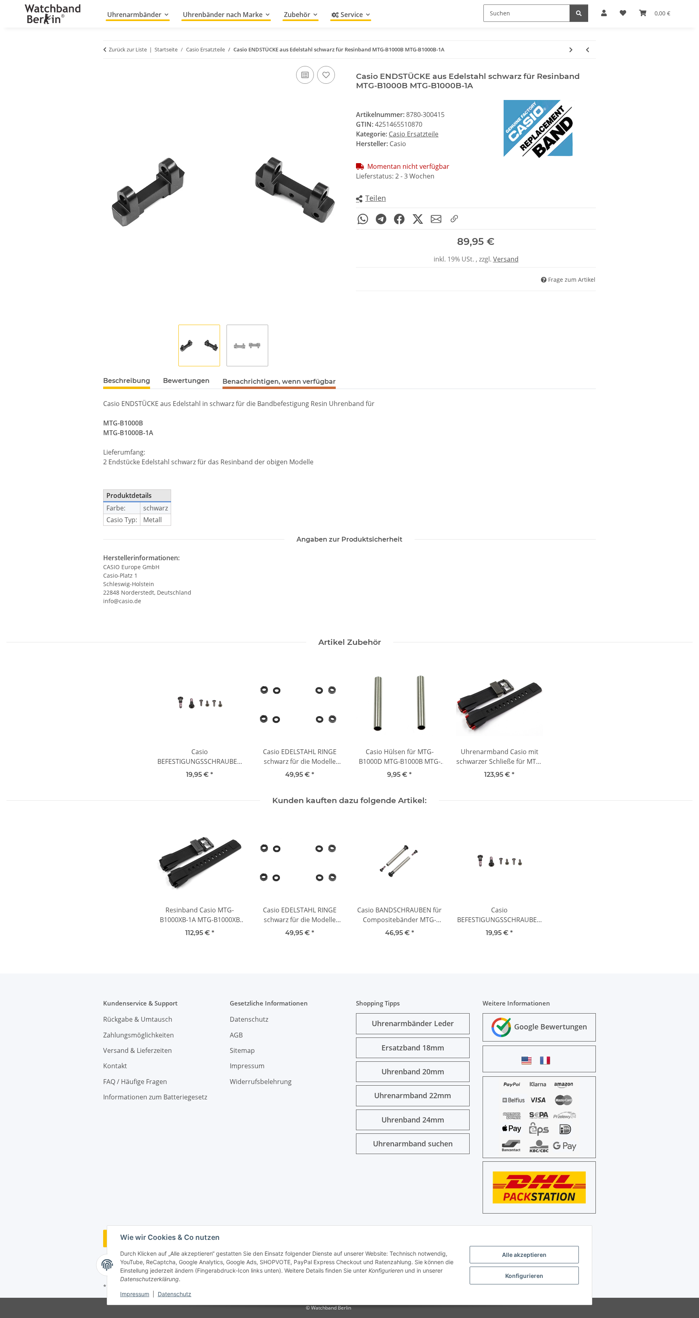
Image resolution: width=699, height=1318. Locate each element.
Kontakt (115, 1065)
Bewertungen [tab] (186, 381)
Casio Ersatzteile (413, 134)
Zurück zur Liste (128, 49)
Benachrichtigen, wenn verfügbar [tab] (279, 381)
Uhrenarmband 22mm (412, 1095)
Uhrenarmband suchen (413, 1143)
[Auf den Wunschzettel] (326, 75)
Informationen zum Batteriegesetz (155, 1097)
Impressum (134, 1293)
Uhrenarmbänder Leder (413, 1023)
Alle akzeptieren (524, 1254)
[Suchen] (579, 13)
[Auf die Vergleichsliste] (305, 75)
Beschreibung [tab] (126, 381)
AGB (236, 1035)
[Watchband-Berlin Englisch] (528, 1060)
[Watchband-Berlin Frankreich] (547, 1060)
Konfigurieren (524, 1275)
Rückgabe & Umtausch (137, 1019)
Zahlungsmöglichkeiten (138, 1035)
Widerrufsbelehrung (261, 1081)
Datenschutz (174, 1293)
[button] (371, 198)
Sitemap (242, 1050)
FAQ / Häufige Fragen (135, 1081)
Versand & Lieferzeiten (137, 1050)
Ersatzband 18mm (412, 1047)
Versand (506, 259)
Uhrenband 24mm (412, 1120)
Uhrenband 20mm (412, 1071)
